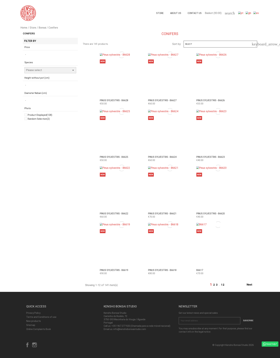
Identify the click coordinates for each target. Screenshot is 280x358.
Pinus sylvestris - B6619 (114, 270)
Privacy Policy (33, 313)
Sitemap (30, 325)
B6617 (199, 270)
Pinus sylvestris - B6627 (162, 100)
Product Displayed (40, 115)
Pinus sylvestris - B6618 (162, 270)
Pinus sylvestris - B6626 (210, 100)
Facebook (27, 345)
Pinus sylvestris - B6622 (114, 213)
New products (33, 321)
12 (223, 284)
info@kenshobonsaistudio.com (129, 329)
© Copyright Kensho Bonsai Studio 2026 (233, 345)
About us (175, 13)
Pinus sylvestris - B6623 (210, 157)
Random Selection (39, 119)
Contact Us (195, 13)
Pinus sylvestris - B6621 (162, 213)
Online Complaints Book (38, 329)
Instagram (34, 345)
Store (160, 13)
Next (251, 285)
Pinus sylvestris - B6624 (162, 157)
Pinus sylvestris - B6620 (210, 213)
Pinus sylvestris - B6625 (114, 157)
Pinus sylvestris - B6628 (114, 100)
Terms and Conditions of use (41, 317)
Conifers (29, 33)
